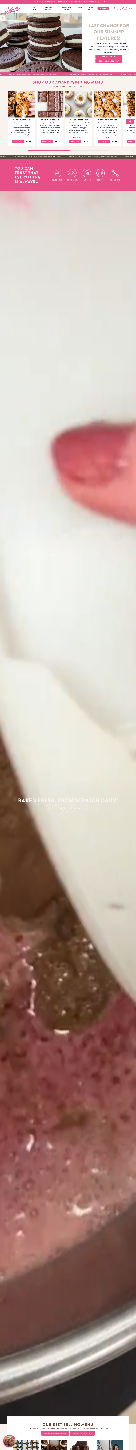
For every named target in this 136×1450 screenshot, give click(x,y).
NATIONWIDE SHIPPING (66, 8)
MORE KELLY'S (90, 8)
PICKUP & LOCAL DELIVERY (55, 1433)
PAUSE (133, 74)
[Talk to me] (9, 1441)
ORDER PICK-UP (108, 57)
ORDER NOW (103, 8)
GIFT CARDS (34, 8)
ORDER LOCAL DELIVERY (109, 61)
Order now (18, 141)
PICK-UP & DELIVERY (48, 8)
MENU (80, 7)
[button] (130, 121)
